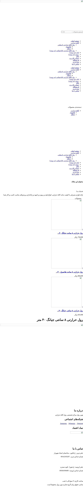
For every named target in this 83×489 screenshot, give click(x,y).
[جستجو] (62, 32)
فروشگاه (76, 60)
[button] (41, 186)
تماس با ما (75, 64)
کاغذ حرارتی (75, 43)
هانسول (68, 47)
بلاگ (77, 56)
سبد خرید (76, 62)
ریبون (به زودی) (73, 54)
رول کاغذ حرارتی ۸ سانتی (66, 45)
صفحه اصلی (75, 41)
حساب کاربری (74, 58)
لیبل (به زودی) (74, 52)
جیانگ (69, 49)
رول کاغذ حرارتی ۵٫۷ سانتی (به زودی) (62, 51)
